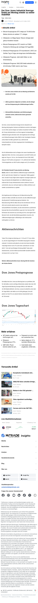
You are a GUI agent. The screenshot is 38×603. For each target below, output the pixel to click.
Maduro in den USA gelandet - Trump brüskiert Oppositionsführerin (24, 391)
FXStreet (8, 21)
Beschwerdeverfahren (6, 595)
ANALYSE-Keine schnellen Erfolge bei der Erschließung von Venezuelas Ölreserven (25, 382)
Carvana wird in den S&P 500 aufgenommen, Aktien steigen (22, 408)
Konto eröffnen (29, 2)
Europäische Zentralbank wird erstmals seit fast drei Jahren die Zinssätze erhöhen (23, 373)
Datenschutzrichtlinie (17, 595)
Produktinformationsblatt (29, 595)
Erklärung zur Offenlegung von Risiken (11, 596)
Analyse (11, 7)
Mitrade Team (11, 23)
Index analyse (20, 7)
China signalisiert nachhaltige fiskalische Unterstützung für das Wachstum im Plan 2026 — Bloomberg (23, 399)
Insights (3, 7)
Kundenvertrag (24, 596)
